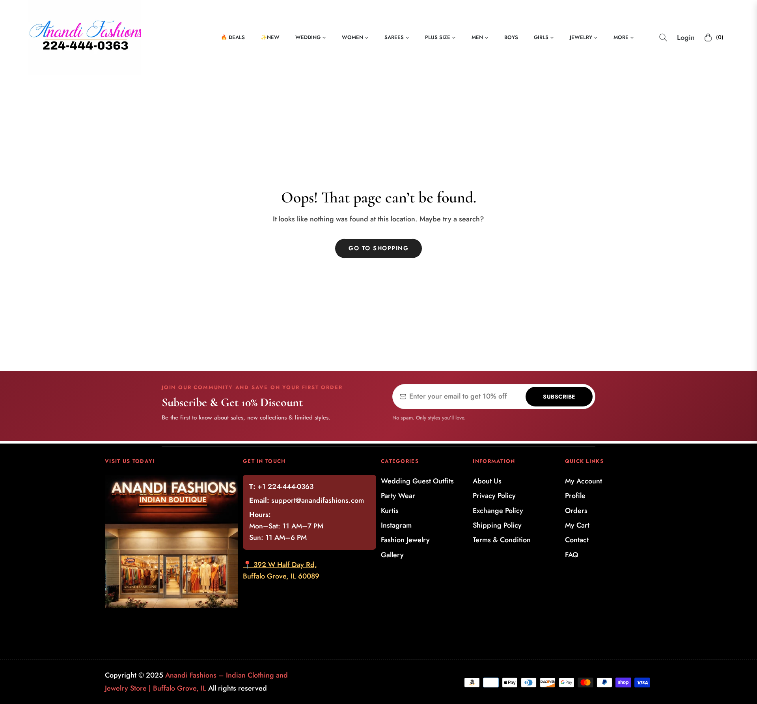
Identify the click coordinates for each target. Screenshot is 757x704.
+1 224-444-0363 (285, 486)
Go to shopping (378, 248)
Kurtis (390, 511)
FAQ (571, 555)
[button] (663, 37)
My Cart (577, 525)
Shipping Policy (497, 525)
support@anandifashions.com (317, 500)
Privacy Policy (494, 496)
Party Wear (398, 496)
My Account (583, 481)
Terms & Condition (502, 540)
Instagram (396, 525)
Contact (577, 540)
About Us (487, 481)
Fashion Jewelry (405, 540)
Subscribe (559, 397)
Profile (575, 496)
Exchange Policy (498, 511)
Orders (576, 511)
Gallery (392, 555)
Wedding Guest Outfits (417, 481)
